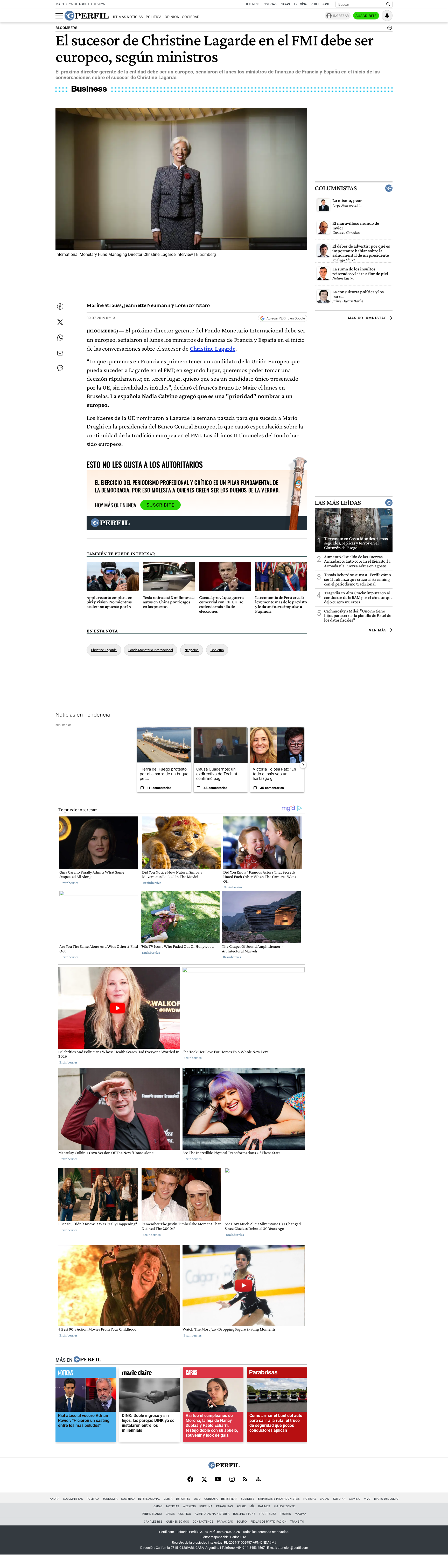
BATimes (264, 1506)
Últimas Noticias (127, 17)
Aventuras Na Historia (212, 1514)
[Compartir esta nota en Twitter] (60, 322)
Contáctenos (203, 1521)
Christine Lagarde (104, 650)
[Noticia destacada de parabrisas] (277, 1374)
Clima (168, 1499)
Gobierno (217, 650)
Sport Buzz (267, 1514)
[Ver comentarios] (389, 29)
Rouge (241, 1506)
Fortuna (205, 1506)
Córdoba (211, 1499)
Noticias (270, 4)
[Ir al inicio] (87, 16)
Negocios (192, 650)
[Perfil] (87, 1360)
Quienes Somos (177, 1521)
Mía (252, 1506)
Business (253, 4)
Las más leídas (338, 502)
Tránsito (297, 1521)
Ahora (54, 1499)
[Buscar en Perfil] (388, 4)
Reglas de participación (268, 1521)
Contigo (184, 1514)
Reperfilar (229, 1499)
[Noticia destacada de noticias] (85, 1374)
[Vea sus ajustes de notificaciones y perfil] (387, 15)
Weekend (189, 1506)
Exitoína (300, 4)
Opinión (172, 17)
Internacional (149, 1499)
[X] (204, 1480)
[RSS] (245, 1479)
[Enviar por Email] (60, 353)
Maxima (300, 1514)
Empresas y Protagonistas (279, 1499)
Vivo (367, 1499)
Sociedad (190, 17)
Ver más (378, 630)
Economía (110, 1499)
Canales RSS (153, 1521)
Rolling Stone (244, 1514)
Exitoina (339, 1499)
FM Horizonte (284, 1506)
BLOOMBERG (66, 28)
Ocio (197, 1499)
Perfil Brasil (320, 4)
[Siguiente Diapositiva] (303, 764)
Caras (285, 4)
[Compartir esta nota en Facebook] (60, 306)
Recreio (285, 1514)
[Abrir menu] (59, 15)
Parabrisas (224, 1506)
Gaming (354, 1499)
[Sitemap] (258, 1479)
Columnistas (336, 188)
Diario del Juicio (386, 1499)
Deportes (183, 1499)
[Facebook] (190, 1479)
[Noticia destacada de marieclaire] (149, 1374)
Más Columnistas (367, 318)
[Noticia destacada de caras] (213, 1374)
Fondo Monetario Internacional (150, 650)
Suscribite (366, 16)
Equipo (242, 1521)
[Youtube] (218, 1479)
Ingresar (341, 16)
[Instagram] (232, 1480)
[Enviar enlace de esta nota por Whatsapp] (60, 337)
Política (154, 17)
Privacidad (225, 1521)
